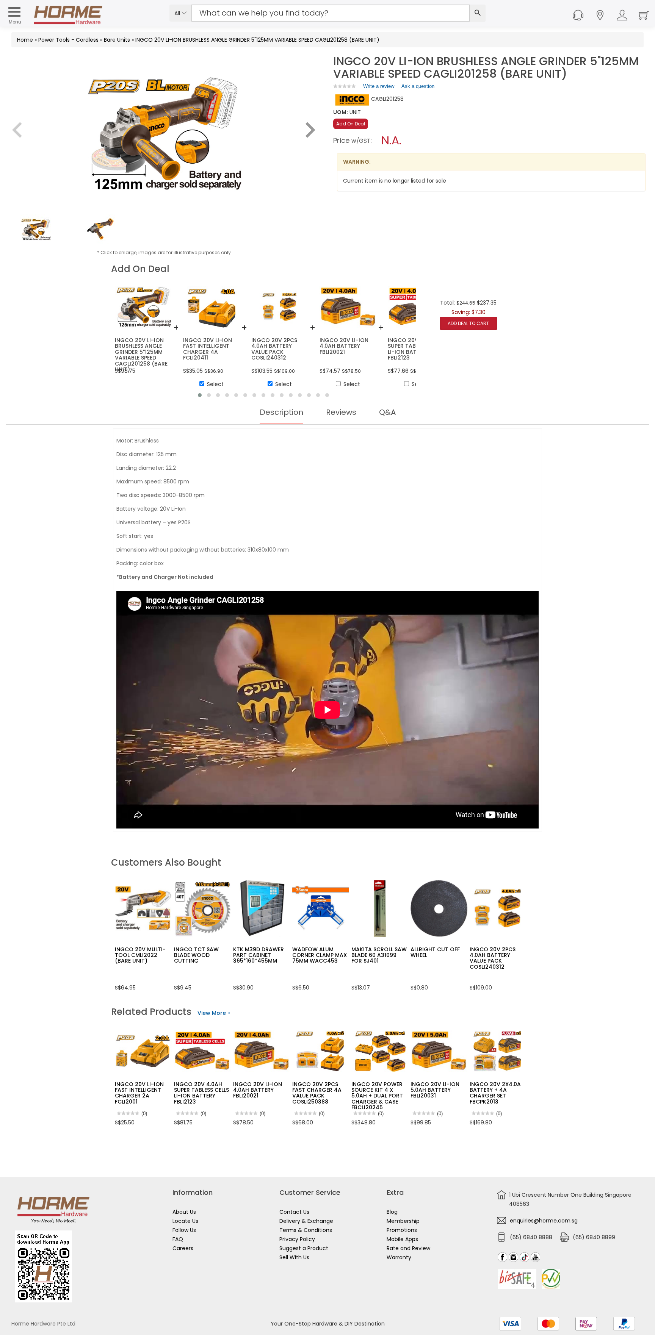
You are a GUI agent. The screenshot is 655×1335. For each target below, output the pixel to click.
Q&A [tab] (387, 412)
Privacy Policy (297, 1239)
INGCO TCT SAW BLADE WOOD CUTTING (196, 955)
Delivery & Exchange (306, 1221)
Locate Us (185, 1221)
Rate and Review (408, 1248)
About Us (184, 1212)
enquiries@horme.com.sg (544, 1220)
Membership (403, 1221)
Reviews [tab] (341, 412)
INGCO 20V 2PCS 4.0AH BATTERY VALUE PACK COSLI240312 (493, 958)
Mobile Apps (402, 1239)
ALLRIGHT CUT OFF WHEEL (435, 952)
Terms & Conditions (305, 1230)
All (178, 13)
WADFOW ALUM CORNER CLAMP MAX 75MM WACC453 (319, 955)
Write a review (378, 87)
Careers (182, 1248)
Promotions (402, 1230)
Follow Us (184, 1230)
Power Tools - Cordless (68, 40)
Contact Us (294, 1212)
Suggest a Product (303, 1248)
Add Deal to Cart (468, 323)
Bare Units (117, 40)
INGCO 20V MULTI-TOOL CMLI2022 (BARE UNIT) (140, 955)
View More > (213, 1013)
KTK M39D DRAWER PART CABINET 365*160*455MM (258, 955)
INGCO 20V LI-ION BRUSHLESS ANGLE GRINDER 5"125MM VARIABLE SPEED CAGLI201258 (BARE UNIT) (257, 40)
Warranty (399, 1257)
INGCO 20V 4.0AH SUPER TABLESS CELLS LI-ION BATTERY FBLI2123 (201, 1092)
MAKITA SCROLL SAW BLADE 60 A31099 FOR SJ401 (379, 955)
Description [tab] (281, 412)
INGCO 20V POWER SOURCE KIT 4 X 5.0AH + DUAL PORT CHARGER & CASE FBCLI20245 (377, 1095)
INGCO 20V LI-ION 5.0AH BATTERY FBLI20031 (435, 1090)
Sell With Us (294, 1257)
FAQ (177, 1239)
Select (215, 384)
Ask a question (417, 86)
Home (25, 40)
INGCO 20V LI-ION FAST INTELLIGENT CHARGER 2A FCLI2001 (139, 1092)
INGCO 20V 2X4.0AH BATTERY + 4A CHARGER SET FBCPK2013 (497, 1092)
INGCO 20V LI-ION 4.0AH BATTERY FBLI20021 (257, 1090)
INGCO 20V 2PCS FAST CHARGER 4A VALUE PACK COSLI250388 (317, 1092)
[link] (344, 86)
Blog (392, 1212)
